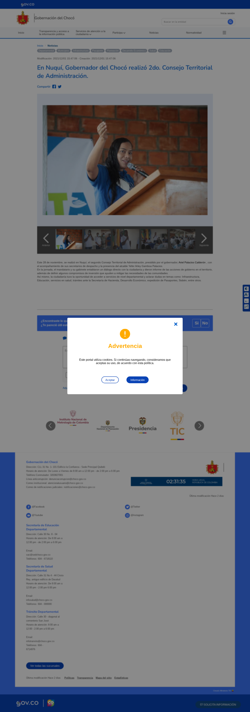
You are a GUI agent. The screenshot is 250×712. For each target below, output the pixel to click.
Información (137, 379)
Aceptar (110, 379)
